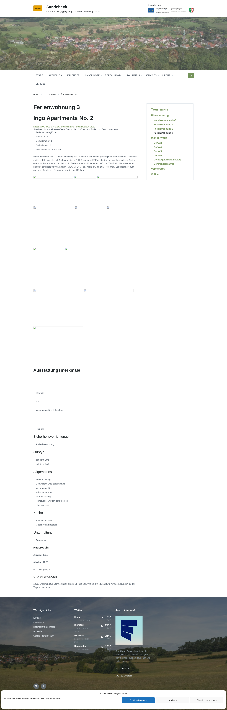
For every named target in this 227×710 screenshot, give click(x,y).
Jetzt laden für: (122, 668)
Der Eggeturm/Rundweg (167, 159)
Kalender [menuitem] (73, 75)
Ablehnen (173, 700)
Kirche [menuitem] (166, 75)
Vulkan (155, 174)
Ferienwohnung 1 (163, 124)
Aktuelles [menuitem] (55, 75)
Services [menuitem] (151, 75)
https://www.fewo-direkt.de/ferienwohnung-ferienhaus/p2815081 (64, 126)
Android (128, 676)
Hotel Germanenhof (165, 120)
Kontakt (36, 618)
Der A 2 (158, 142)
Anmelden (38, 631)
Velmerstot (158, 168)
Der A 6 (158, 155)
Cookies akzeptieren (138, 700)
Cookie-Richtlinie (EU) (43, 636)
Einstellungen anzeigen (206, 700)
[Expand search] (191, 75)
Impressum (38, 622)
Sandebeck (56, 7)
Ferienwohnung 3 (163, 133)
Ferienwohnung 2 (163, 128)
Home (36, 94)
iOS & (119, 676)
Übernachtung (69, 94)
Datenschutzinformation (44, 627)
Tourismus (50, 94)
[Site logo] (37, 10)
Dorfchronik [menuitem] (113, 75)
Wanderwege (159, 137)
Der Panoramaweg (164, 163)
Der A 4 (158, 147)
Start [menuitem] (39, 75)
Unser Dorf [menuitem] (92, 75)
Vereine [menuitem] (40, 84)
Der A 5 (158, 151)
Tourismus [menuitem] (133, 75)
